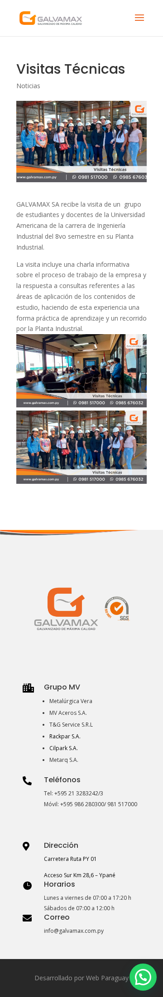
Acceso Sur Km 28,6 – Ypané (79, 875)
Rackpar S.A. (65, 736)
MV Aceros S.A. (68, 713)
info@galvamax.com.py (74, 931)
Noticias (28, 85)
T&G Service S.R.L (71, 724)
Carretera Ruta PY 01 (70, 859)
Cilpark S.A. (63, 748)
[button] (143, 977)
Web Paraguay (107, 977)
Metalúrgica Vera (70, 701)
